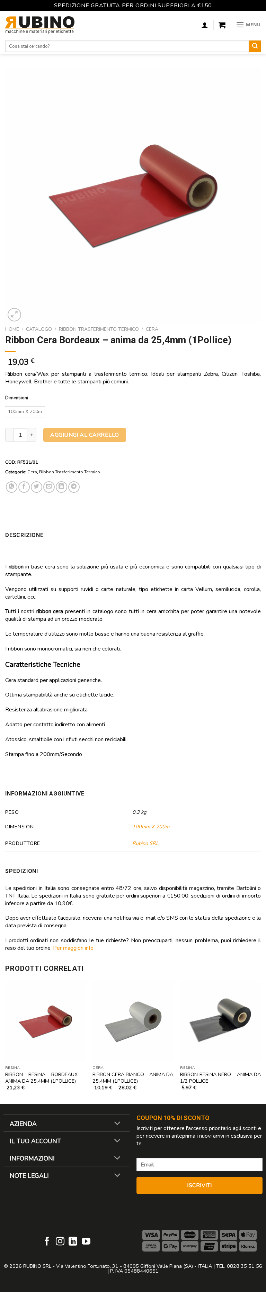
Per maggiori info (73, 948)
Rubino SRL (145, 843)
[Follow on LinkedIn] (73, 1242)
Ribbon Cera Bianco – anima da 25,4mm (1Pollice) (132, 1077)
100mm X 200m (150, 826)
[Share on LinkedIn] (61, 487)
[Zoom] (14, 314)
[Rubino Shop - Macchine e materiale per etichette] (39, 25)
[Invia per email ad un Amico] (49, 487)
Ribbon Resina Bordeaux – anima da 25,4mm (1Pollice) (45, 1077)
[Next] (260, 1042)
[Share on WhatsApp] (11, 487)
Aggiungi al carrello (84, 435)
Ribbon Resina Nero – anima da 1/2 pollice (220, 1077)
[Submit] (255, 46)
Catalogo (39, 329)
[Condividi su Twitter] (36, 487)
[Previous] (5, 1042)
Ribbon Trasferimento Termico (99, 329)
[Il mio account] (204, 25)
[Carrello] (222, 25)
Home (12, 329)
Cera (152, 329)
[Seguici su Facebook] (47, 1242)
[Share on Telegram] (74, 487)
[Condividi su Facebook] (24, 487)
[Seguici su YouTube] (86, 1242)
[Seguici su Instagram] (60, 1242)
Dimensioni (16, 398)
